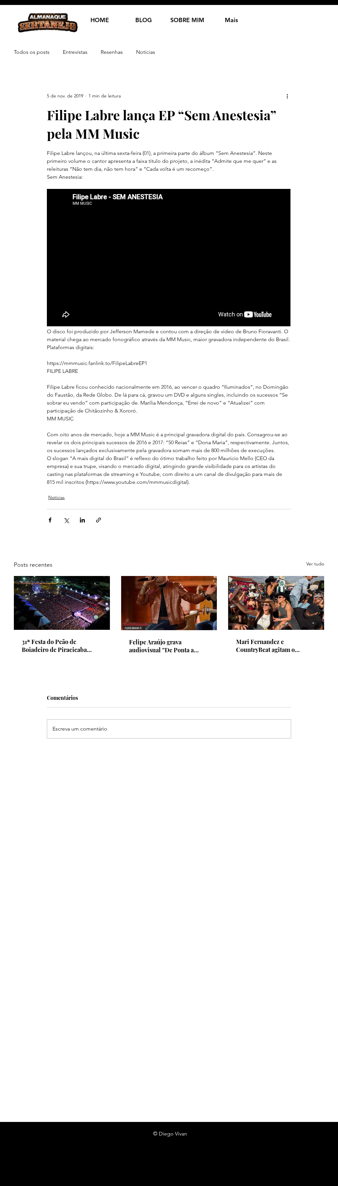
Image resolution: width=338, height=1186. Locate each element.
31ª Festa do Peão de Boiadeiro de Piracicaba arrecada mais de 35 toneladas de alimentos (54, 646)
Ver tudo (315, 564)
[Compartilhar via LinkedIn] (82, 520)
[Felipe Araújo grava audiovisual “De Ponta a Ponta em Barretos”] (169, 603)
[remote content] (169, 258)
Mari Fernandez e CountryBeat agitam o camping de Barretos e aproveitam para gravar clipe (275, 646)
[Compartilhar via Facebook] (50, 520)
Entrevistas (75, 52)
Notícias (145, 52)
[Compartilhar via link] (98, 520)
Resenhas (112, 52)
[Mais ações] (287, 96)
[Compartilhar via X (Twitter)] (66, 520)
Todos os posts (32, 52)
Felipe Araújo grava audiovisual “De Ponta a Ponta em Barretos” (161, 646)
